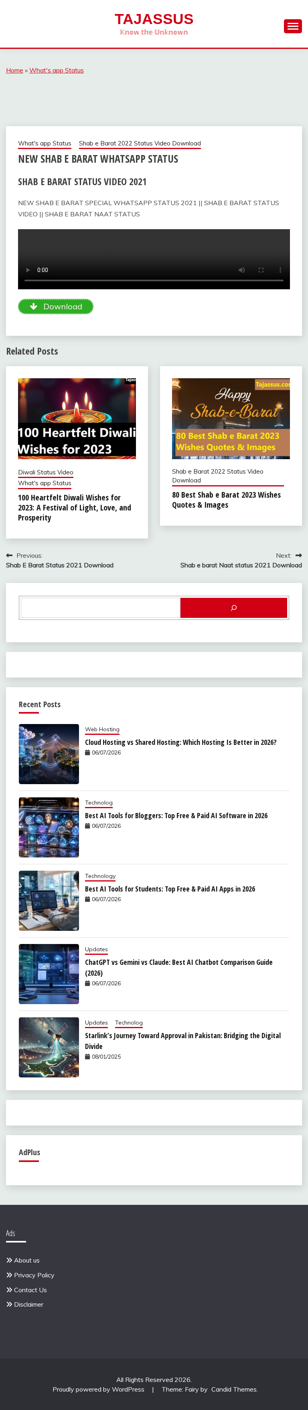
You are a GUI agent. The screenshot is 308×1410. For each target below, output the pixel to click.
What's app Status (56, 70)
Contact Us (30, 1290)
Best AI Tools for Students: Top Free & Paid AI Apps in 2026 (170, 889)
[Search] (233, 608)
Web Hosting (102, 729)
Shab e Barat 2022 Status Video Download (140, 143)
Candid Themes (234, 1389)
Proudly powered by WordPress (99, 1389)
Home (14, 70)
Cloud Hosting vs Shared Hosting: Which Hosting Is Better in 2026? (181, 742)
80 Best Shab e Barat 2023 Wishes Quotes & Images (226, 499)
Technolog (99, 802)
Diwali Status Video (45, 472)
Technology (100, 875)
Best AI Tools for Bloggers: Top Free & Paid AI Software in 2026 (176, 815)
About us (27, 1260)
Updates (96, 949)
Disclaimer (28, 1304)
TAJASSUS (154, 19)
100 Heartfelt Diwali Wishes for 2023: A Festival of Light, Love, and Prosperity (74, 507)
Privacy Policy (34, 1275)
